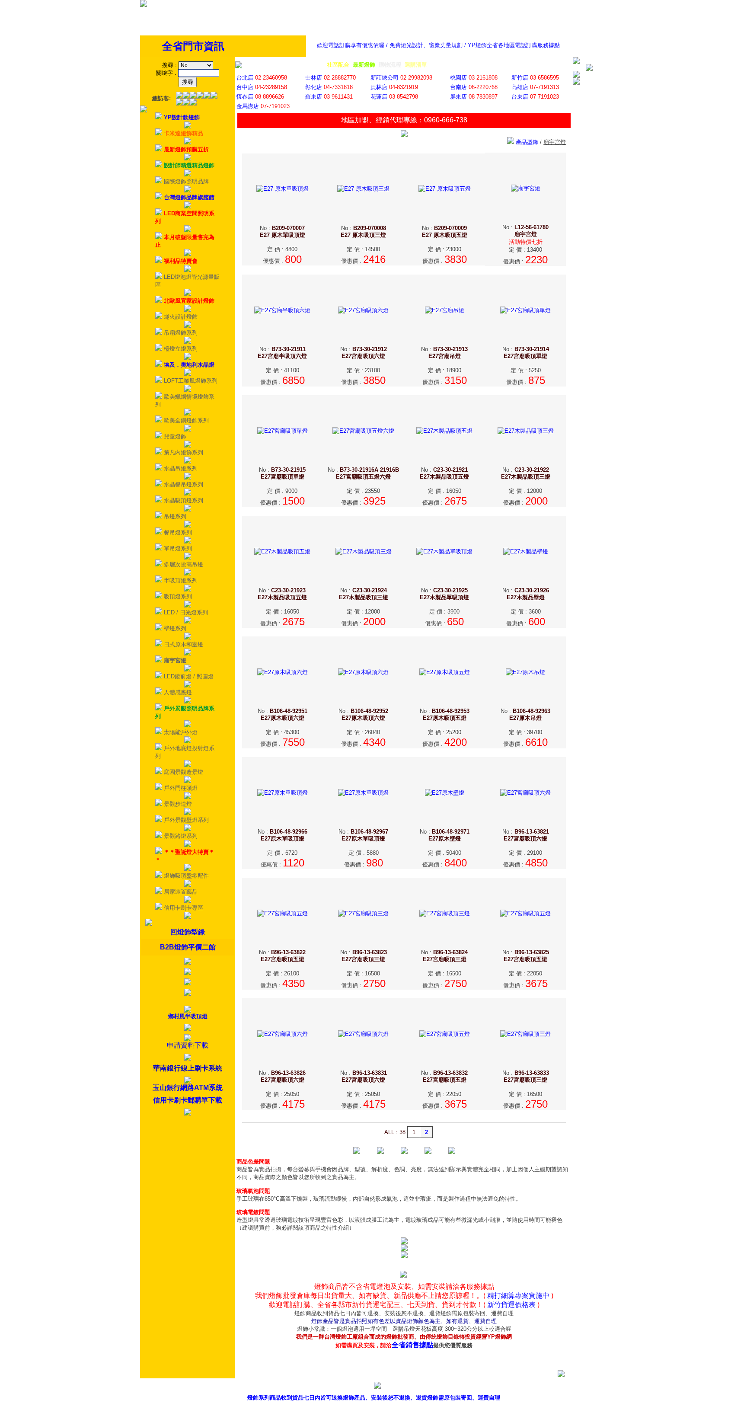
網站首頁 (553, 1387)
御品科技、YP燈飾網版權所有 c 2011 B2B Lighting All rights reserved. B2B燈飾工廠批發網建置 (373, 1411)
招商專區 (513, 1387)
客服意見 (474, 1387)
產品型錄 (395, 1387)
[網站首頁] (143, 5)
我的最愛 (592, 1387)
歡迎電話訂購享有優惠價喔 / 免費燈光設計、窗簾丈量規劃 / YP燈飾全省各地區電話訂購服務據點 (438, 45)
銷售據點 (435, 1387)
